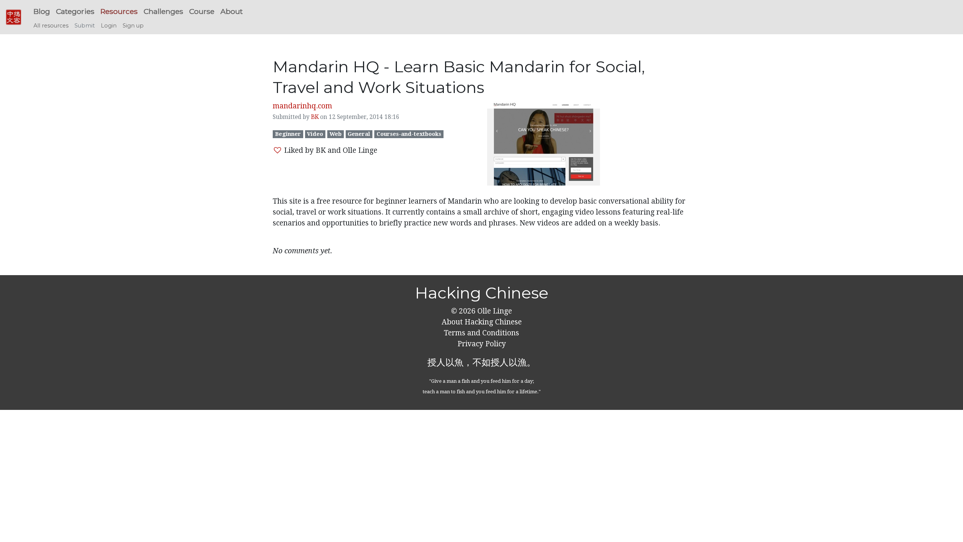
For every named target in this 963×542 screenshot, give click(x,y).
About (231, 11)
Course (201, 11)
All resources (50, 25)
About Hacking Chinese (482, 322)
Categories (75, 11)
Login (109, 25)
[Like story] (277, 150)
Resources (119, 11)
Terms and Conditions (481, 333)
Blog (41, 11)
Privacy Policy (481, 344)
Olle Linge (493, 311)
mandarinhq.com (302, 106)
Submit (84, 25)
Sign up (133, 25)
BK (315, 117)
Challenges (163, 11)
